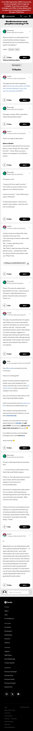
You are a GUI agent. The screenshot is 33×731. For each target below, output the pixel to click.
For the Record (9, 618)
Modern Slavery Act (8, 721)
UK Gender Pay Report (9, 727)
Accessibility (14, 718)
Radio (17, 49)
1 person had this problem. (11, 60)
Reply (25, 57)
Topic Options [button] (16, 65)
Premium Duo (8, 675)
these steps (21, 10)
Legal (5, 707)
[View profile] (4, 31)
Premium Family (9, 679)
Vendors (7, 643)
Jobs (6, 615)
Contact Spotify (9, 663)
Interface (11, 49)
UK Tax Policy (7, 724)
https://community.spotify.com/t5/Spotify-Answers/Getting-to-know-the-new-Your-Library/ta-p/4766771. (16, 88)
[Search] (21, 16)
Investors (7, 639)
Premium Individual (10, 672)
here (23, 435)
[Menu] (29, 16)
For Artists (7, 627)
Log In (25, 16)
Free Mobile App (9, 659)
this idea (18, 423)
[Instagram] (6, 694)
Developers (8, 631)
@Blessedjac (10, 368)
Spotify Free (8, 687)
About (6, 611)
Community (10, 16)
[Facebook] (18, 694)
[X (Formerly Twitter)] (12, 694)
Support (7, 651)
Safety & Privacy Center (9, 710)
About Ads (6, 718)
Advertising (8, 635)
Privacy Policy (7, 713)
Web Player (8, 655)
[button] (29, 31)
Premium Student (10, 683)
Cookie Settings (8, 716)
